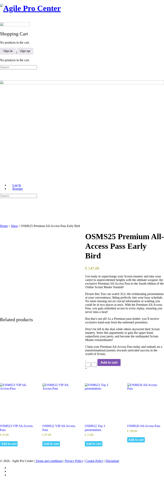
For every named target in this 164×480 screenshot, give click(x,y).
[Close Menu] (2, 178)
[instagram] (10, 471)
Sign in (8, 51)
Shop (14, 226)
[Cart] (2, 42)
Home (4, 226)
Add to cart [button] (9, 443)
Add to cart (109, 362)
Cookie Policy (94, 461)
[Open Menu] (2, 17)
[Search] (2, 39)
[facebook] (10, 467)
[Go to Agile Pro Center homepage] (30, 8)
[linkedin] (10, 475)
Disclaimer (112, 461)
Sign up (25, 51)
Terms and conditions (49, 461)
